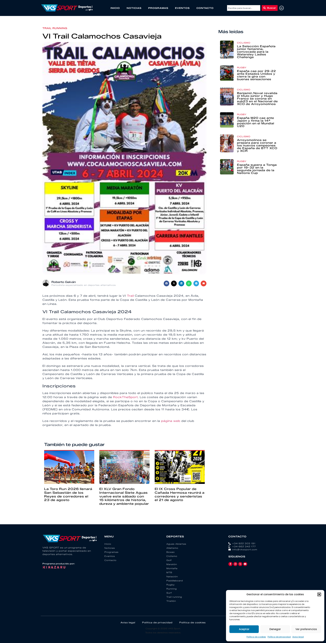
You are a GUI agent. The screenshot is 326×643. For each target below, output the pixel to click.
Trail (130, 295)
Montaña (171, 568)
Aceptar (244, 629)
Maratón (171, 564)
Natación (172, 576)
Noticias (134, 8)
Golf (169, 560)
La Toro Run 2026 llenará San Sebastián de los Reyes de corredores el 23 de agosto (68, 494)
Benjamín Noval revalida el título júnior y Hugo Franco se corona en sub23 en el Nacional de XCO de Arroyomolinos (257, 99)
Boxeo (170, 552)
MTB (169, 572)
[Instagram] (235, 564)
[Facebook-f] (230, 564)
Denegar (275, 629)
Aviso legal (298, 636)
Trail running (54, 28)
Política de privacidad (279, 636)
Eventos (182, 8)
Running (171, 588)
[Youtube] (245, 564)
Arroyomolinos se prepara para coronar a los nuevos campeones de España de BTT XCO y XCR (257, 145)
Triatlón (171, 601)
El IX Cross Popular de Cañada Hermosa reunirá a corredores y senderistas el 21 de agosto (179, 494)
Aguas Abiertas (176, 544)
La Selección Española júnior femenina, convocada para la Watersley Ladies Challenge (256, 52)
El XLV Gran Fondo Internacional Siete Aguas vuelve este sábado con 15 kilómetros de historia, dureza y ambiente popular (124, 496)
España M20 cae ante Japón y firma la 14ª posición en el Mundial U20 (255, 122)
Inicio (115, 8)
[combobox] (243, 8)
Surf (169, 593)
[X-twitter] (240, 564)
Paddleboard (174, 580)
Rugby (242, 67)
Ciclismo (243, 42)
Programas (158, 8)
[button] (319, 594)
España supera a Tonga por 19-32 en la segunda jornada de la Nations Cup (257, 169)
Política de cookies (256, 636)
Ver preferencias (306, 629)
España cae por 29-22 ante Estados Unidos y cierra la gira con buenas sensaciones (256, 75)
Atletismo (172, 548)
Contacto (205, 8)
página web (170, 421)
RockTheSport (125, 397)
